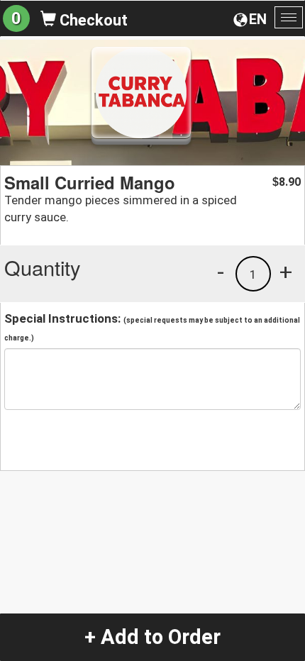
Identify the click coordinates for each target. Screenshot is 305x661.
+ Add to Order (152, 637)
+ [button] (285, 271)
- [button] (220, 271)
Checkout (92, 20)
